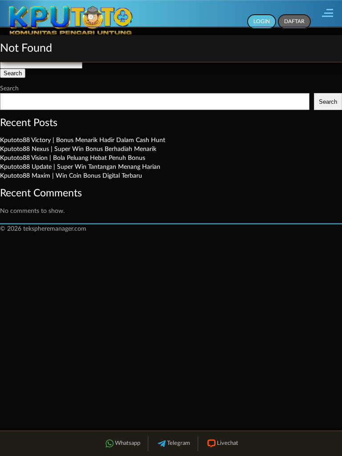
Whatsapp (127, 443)
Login (261, 21)
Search (9, 89)
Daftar (294, 21)
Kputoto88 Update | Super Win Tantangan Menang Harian (80, 167)
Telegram (178, 443)
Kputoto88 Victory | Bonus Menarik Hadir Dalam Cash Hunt (82, 140)
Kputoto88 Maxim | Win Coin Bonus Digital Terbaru (71, 176)
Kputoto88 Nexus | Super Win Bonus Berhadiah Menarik (78, 149)
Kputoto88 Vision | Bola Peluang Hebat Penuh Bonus (72, 158)
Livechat (227, 443)
